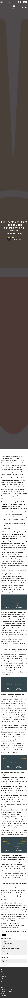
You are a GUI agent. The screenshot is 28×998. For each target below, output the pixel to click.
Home (2, 969)
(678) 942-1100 (13, 2)
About (2, 971)
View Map (3, 995)
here (24, 931)
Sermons (3, 976)
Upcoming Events (7, 938)
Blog (2, 978)
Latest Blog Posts (6, 957)
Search (6, 2)
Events (3, 973)
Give (2, 982)
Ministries (4, 975)
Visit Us (3, 980)
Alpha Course (6, 961)
